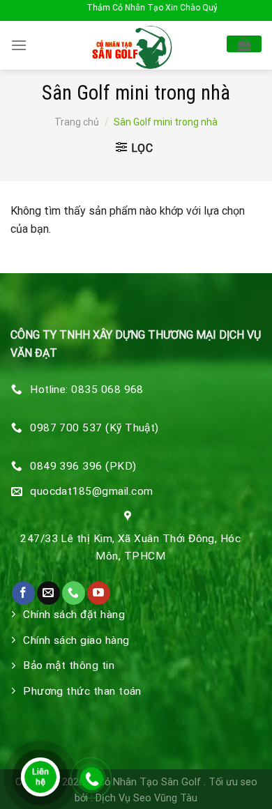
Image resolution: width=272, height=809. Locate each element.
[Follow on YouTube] (98, 593)
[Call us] (73, 593)
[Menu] (18, 45)
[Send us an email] (48, 593)
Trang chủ (76, 122)
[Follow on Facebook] (23, 593)
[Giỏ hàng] (244, 44)
